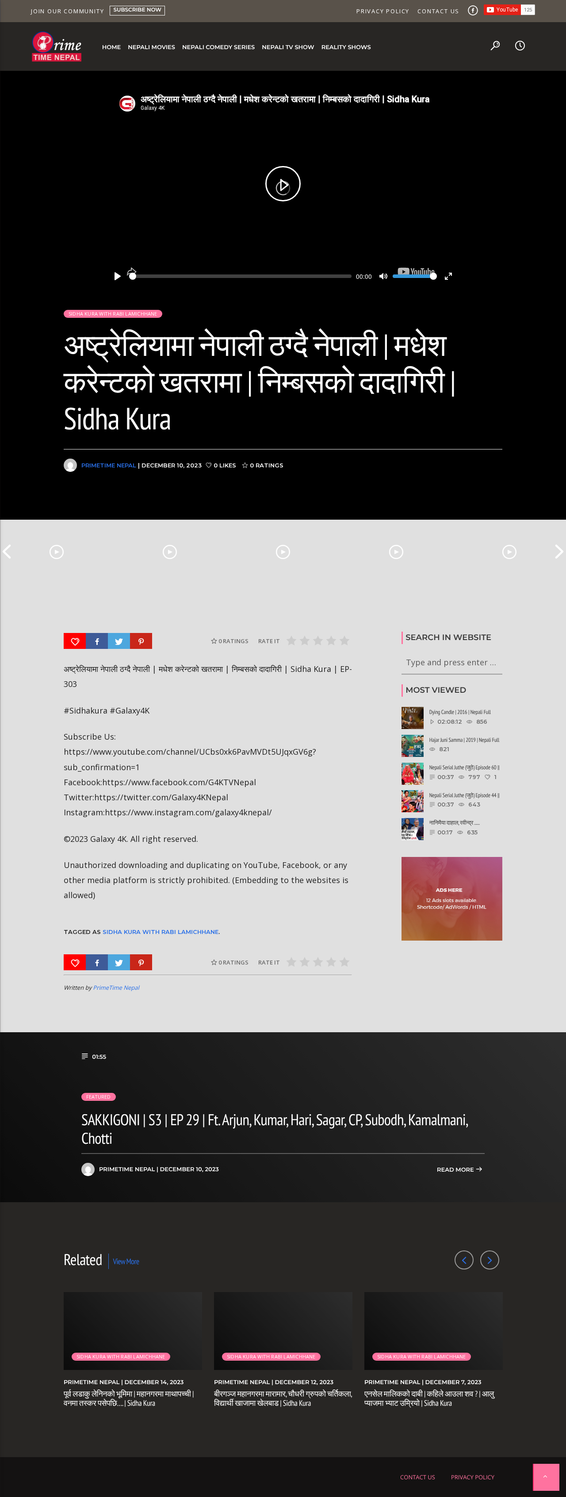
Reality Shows (346, 47)
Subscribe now (137, 10)
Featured (98, 1096)
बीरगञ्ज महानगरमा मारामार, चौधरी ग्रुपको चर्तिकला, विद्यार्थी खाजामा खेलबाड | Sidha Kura (283, 1398)
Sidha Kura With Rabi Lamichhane (160, 931)
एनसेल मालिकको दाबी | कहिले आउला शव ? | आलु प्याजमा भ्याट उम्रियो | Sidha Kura (429, 1398)
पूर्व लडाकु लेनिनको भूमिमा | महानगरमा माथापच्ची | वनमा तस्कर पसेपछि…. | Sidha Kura (129, 1398)
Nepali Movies (151, 47)
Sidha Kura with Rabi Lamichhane (113, 313)
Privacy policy (382, 11)
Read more (456, 1169)
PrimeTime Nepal (108, 465)
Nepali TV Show (288, 47)
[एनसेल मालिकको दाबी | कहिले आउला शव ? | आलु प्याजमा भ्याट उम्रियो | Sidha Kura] (283, 551)
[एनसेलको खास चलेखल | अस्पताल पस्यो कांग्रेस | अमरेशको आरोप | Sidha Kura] (509, 551)
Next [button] (559, 551)
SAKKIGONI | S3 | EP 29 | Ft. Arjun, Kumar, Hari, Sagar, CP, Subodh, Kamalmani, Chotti (274, 1128)
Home (111, 47)
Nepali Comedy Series (218, 47)
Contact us (438, 11)
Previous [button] (6, 551)
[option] (56, 551)
